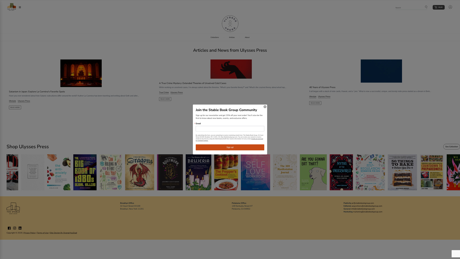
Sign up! (230, 147)
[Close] (265, 106)
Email (198, 123)
